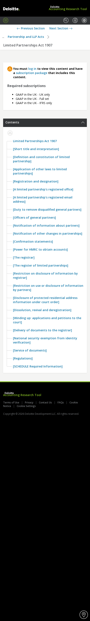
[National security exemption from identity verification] (45, 340)
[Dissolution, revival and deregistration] (42, 310)
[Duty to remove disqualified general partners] (47, 209)
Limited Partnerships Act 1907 (35, 141)
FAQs (61, 402)
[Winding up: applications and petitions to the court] (47, 320)
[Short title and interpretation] (36, 149)
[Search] (66, 21)
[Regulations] (23, 358)
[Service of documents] (30, 350)
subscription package (31, 73)
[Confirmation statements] (33, 241)
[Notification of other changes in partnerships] (47, 233)
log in (32, 69)
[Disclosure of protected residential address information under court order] (45, 300)
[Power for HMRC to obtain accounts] (40, 249)
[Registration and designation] (35, 181)
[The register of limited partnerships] (40, 265)
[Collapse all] (10, 133)
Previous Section (32, 28)
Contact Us (45, 402)
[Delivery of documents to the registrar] (42, 330)
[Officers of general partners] (34, 217)
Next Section (59, 28)
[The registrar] (24, 257)
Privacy (29, 402)
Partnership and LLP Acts (26, 37)
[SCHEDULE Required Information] (38, 366)
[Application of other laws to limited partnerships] (40, 171)
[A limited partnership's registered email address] (42, 199)
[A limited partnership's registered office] (43, 189)
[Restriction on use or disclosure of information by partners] (48, 288)
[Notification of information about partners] (46, 225)
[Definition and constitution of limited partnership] (41, 159)
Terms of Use (11, 402)
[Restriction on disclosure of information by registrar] (45, 275)
